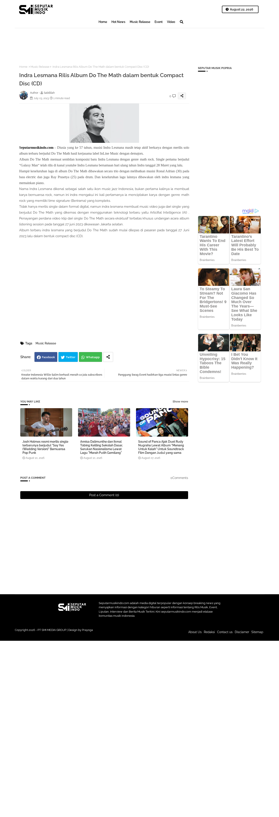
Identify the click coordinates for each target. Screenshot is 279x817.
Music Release (140, 22)
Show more (180, 401)
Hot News (118, 22)
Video (171, 22)
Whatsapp (93, 357)
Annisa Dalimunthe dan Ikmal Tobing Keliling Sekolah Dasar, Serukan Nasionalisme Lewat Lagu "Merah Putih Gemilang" (101, 447)
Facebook (48, 357)
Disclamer (242, 632)
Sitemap (257, 632)
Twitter (70, 357)
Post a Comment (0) (104, 495)
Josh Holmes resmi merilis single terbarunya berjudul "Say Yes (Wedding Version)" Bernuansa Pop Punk (45, 447)
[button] (181, 21)
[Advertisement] (94, 43)
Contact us (225, 632)
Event (159, 22)
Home (103, 22)
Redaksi (209, 632)
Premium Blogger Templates (110, 634)
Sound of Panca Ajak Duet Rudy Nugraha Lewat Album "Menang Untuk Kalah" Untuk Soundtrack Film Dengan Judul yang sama (161, 447)
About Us (195, 632)
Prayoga (87, 630)
